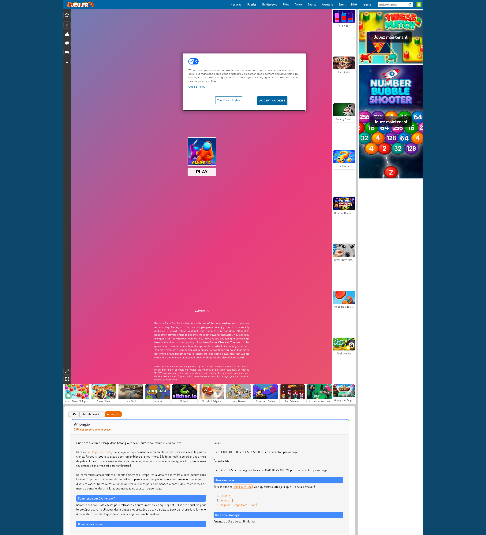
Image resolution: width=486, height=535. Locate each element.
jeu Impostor (95, 452)
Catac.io (225, 496)
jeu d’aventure (243, 487)
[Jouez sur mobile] (67, 61)
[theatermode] (67, 371)
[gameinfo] (66, 52)
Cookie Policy (196, 87)
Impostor (226, 500)
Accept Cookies (272, 100)
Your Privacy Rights (228, 100)
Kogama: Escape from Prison (238, 505)
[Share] (67, 25)
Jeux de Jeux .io (91, 414)
